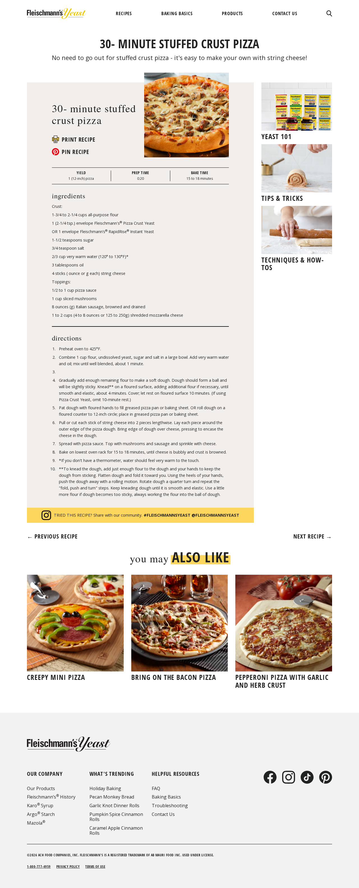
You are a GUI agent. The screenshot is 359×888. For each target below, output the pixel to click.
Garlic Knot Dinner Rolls (114, 805)
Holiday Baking (105, 788)
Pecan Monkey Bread (111, 797)
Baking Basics (166, 797)
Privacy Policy (68, 866)
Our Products (41, 788)
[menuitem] (124, 13)
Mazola (36, 823)
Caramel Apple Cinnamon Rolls (116, 830)
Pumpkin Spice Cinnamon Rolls (116, 816)
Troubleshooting (170, 805)
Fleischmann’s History (51, 797)
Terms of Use (95, 866)
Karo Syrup (40, 805)
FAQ (156, 788)
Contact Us (163, 814)
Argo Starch (41, 814)
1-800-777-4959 (39, 866)
